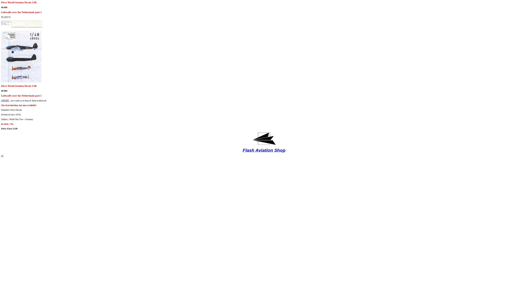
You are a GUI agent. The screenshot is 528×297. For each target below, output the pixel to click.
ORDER (5, 100)
